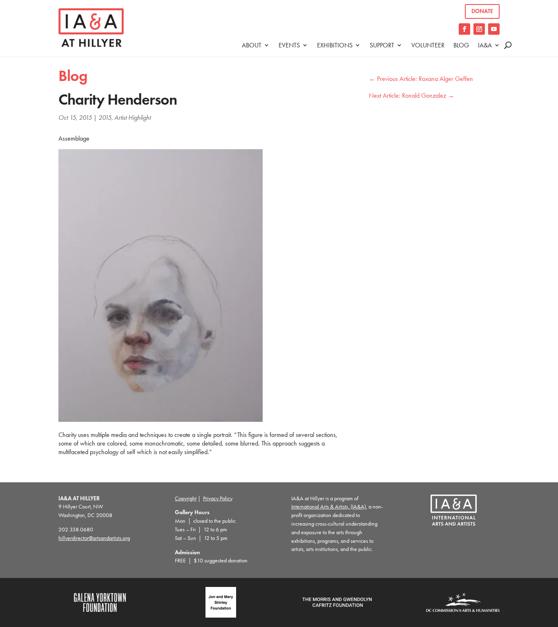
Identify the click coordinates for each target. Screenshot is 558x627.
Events (289, 45)
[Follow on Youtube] (494, 29)
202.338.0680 (75, 529)
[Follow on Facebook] (464, 29)
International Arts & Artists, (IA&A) (328, 506)
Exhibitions (335, 45)
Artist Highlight (132, 117)
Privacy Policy (217, 498)
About (251, 45)
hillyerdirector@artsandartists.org (94, 538)
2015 (105, 117)
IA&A (485, 45)
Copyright (185, 498)
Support (382, 45)
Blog (461, 45)
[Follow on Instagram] (479, 29)
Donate (482, 11)
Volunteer (427, 45)
